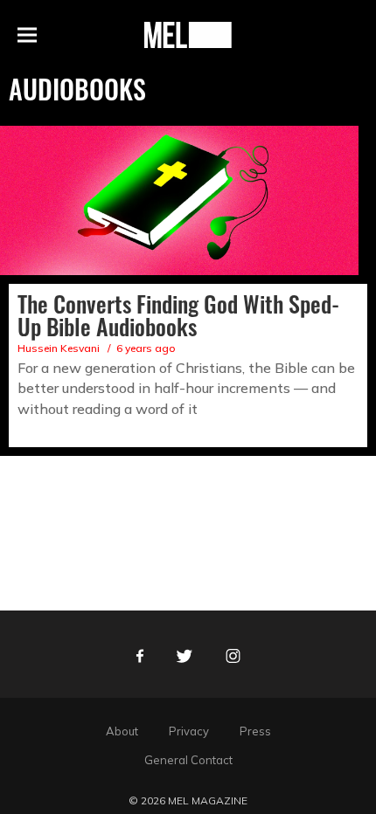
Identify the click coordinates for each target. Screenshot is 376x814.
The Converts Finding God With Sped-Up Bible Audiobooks (178, 314)
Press (255, 731)
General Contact (188, 760)
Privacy (189, 731)
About (122, 731)
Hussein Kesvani (58, 348)
